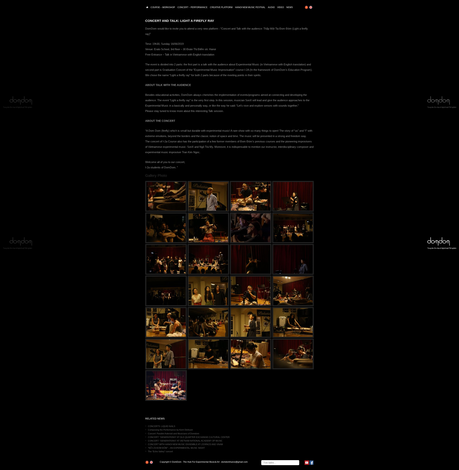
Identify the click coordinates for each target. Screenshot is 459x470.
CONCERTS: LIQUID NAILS (161, 426)
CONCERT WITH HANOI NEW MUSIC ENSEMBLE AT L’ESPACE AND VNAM (185, 444)
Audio (271, 7)
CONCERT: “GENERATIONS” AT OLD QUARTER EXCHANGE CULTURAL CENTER (189, 437)
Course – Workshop (163, 7)
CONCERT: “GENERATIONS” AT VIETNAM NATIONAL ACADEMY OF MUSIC (185, 441)
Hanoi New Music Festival (250, 7)
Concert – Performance (192, 7)
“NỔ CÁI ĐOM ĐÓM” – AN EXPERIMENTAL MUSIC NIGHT (176, 448)
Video (280, 7)
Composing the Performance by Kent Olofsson (170, 430)
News (289, 7)
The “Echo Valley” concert (160, 451)
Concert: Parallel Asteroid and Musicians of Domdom (173, 433)
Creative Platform (221, 7)
